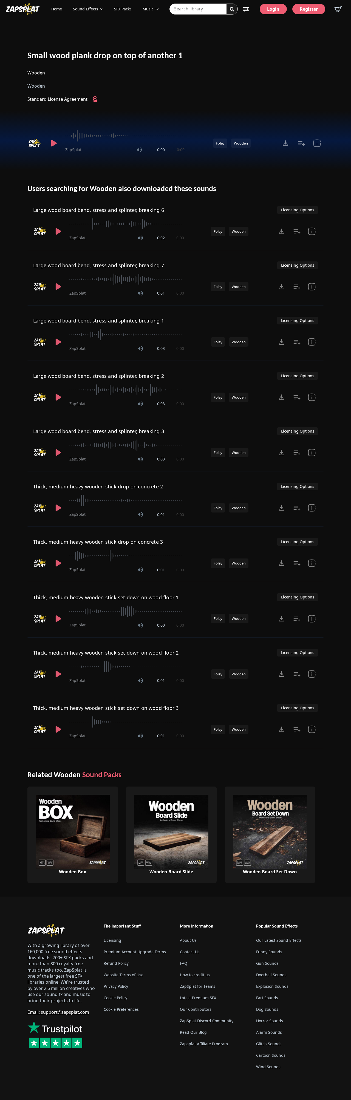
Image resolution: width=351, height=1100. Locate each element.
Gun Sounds (267, 963)
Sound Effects (85, 8)
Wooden (36, 73)
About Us (188, 940)
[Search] (232, 9)
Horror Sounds (269, 1020)
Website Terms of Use (123, 974)
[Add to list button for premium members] (301, 143)
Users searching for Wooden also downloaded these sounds (121, 189)
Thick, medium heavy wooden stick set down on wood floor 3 (106, 708)
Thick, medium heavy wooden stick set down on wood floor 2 (106, 652)
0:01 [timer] (161, 293)
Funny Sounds (269, 951)
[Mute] (139, 149)
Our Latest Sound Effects (279, 940)
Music (148, 8)
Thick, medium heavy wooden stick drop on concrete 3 (98, 542)
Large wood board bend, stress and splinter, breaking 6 (98, 210)
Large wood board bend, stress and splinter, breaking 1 (98, 320)
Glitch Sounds (269, 1043)
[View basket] (338, 9)
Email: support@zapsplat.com (58, 1012)
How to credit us (195, 974)
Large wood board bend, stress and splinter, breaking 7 (98, 265)
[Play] (53, 143)
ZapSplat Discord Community (206, 1020)
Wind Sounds (268, 1066)
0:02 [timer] (161, 237)
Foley (220, 143)
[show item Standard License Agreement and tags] (316, 143)
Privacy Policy (116, 986)
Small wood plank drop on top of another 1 (105, 56)
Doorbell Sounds (271, 974)
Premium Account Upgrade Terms (135, 951)
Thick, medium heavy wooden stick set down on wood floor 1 (106, 597)
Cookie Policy (115, 997)
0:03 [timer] (161, 348)
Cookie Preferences (121, 1009)
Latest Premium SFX (198, 997)
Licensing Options (297, 209)
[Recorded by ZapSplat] (35, 143)
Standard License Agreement (57, 99)
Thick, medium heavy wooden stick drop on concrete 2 (98, 486)
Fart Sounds (267, 997)
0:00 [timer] (161, 149)
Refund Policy (116, 963)
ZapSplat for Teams (197, 986)
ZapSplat (73, 149)
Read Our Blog (193, 1032)
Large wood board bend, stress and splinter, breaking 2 (98, 376)
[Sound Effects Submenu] (103, 9)
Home (56, 8)
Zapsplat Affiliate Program (204, 1043)
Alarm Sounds (269, 1032)
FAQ (183, 963)
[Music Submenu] (159, 9)
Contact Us (190, 951)
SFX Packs (123, 8)
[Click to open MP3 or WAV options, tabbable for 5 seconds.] (285, 143)
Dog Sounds (267, 1009)
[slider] (125, 136)
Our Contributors (195, 1009)
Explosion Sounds (272, 986)
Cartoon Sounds (270, 1055)
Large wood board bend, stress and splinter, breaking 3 (98, 431)
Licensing (112, 940)
